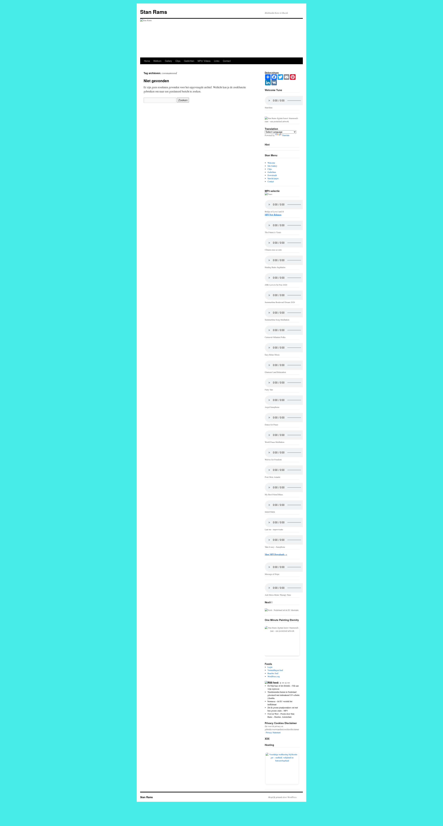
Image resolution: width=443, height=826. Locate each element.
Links (216, 60)
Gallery (168, 60)
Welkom (157, 60)
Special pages (273, 178)
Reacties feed (273, 673)
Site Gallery (272, 165)
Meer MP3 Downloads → (276, 554)
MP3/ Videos (204, 60)
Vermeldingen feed (275, 670)
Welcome (271, 162)
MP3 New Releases (273, 214)
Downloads (272, 175)
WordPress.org (274, 676)
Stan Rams (153, 11)
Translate (285, 135)
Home (147, 60)
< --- (287, 682)
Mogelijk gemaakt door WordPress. (282, 797)
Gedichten (189, 60)
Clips (177, 60)
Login (270, 667)
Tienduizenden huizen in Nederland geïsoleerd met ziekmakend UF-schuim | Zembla (283, 694)
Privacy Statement (273, 732)
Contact (227, 60)
